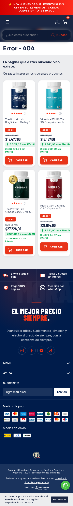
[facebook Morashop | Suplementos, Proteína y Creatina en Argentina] (32, 351)
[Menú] (8, 21)
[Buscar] (59, 35)
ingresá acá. (61, 478)
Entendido (59, 499)
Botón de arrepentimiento (37, 482)
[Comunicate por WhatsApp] (65, 485)
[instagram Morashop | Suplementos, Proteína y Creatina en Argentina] (22, 351)
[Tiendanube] (36, 489)
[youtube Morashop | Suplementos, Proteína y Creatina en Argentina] (41, 351)
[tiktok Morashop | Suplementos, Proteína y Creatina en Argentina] (51, 351)
